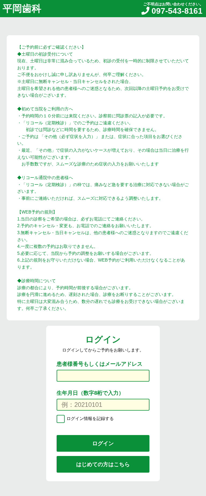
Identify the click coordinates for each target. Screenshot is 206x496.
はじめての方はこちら (103, 464)
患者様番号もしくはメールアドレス (99, 364)
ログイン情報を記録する (89, 418)
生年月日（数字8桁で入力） (90, 393)
